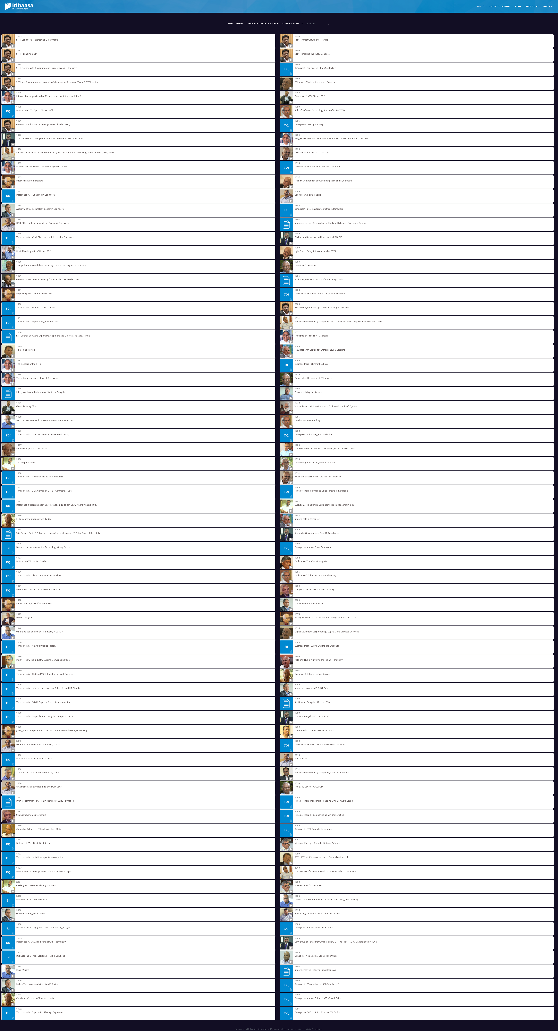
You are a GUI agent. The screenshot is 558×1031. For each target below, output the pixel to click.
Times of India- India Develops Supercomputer (39, 857)
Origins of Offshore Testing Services (313, 673)
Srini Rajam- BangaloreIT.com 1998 (312, 702)
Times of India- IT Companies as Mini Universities (319, 814)
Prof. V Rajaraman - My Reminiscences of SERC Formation (45, 800)
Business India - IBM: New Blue (31, 899)
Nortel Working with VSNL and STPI (34, 251)
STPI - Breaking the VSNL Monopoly (312, 53)
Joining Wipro (22, 969)
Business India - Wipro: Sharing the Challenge (317, 645)
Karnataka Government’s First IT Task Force (317, 532)
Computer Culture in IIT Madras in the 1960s (38, 828)
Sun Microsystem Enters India (31, 814)
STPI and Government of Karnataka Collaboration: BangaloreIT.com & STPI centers (57, 81)
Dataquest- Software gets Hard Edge (313, 434)
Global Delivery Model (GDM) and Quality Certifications (322, 772)
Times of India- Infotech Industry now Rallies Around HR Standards (49, 688)
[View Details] (8, 41)
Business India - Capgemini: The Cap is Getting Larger (43, 927)
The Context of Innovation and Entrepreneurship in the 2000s (325, 871)
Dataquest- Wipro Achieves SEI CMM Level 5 (317, 983)
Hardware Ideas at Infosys (308, 420)
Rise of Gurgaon (24, 617)
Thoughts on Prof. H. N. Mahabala (311, 335)
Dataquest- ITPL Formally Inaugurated (314, 828)
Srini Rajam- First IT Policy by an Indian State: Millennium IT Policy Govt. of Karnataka (58, 532)
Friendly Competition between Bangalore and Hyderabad (323, 180)
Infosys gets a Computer (307, 518)
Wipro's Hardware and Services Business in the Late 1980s (46, 420)
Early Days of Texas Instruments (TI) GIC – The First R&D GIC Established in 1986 (336, 941)
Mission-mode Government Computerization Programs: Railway (326, 899)
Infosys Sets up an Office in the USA (34, 603)
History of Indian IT (499, 6)
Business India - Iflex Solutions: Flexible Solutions (40, 955)
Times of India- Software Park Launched (36, 307)
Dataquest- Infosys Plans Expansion (313, 547)
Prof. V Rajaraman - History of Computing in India (319, 279)
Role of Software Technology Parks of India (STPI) (320, 110)
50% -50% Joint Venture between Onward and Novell (321, 857)
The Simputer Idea (25, 462)
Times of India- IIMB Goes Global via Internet (317, 166)
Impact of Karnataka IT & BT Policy (312, 688)
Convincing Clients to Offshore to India (35, 998)
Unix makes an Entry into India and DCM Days (39, 786)
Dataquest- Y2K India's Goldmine (32, 561)
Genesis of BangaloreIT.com (30, 913)
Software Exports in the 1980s (31, 448)
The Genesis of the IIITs (28, 363)
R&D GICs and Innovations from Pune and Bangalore (42, 222)
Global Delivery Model (27, 406)
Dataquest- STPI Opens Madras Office (35, 110)
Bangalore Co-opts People (308, 194)
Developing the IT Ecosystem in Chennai (315, 462)
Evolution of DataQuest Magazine (311, 561)
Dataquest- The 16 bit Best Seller (33, 843)
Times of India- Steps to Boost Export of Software (320, 293)
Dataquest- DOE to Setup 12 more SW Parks (317, 1012)
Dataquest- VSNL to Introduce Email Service (38, 589)
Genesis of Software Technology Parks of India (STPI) (43, 124)
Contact (547, 6)
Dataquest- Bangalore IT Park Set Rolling (315, 67)
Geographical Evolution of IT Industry (313, 377)
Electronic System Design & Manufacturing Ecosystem (322, 307)
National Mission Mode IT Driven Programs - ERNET (42, 166)
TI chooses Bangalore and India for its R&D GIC (318, 237)
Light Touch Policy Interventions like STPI (315, 251)
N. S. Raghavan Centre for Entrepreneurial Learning (320, 349)
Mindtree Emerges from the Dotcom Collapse (317, 843)
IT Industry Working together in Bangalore (316, 81)
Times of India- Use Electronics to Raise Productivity (42, 434)
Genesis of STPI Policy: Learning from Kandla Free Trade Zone (47, 279)
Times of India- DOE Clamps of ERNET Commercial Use (44, 490)
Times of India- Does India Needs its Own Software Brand (324, 800)
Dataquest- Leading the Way (309, 124)
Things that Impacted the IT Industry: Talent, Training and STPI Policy (51, 265)
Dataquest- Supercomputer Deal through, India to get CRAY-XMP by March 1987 (56, 504)
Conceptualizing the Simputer (309, 392)
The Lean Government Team (309, 603)
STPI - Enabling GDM (26, 53)
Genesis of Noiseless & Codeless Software (316, 955)
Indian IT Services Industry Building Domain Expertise (43, 659)
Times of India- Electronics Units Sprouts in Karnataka (321, 490)
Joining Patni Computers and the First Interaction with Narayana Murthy (51, 730)
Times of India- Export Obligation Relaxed (37, 321)
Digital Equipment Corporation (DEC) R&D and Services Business (327, 631)
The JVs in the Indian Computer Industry (314, 589)
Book (518, 6)
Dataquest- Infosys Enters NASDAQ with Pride (318, 998)
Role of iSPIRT (302, 758)
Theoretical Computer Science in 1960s (314, 730)
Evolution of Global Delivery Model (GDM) (315, 575)
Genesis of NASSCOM (305, 265)
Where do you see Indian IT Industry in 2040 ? (39, 631)
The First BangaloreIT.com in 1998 (312, 716)
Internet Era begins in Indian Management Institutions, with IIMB (48, 96)
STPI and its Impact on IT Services (312, 152)
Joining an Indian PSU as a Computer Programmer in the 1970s (326, 617)
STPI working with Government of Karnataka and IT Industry (46, 67)
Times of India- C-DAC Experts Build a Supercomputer (43, 702)
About (480, 6)
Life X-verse (532, 6)
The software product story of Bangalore (37, 377)
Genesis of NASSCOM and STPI (310, 96)
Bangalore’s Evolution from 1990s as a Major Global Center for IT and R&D (332, 138)
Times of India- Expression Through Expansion (39, 1012)
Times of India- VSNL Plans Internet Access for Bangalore (45, 237)
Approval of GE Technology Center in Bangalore (40, 208)
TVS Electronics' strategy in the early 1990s (38, 772)
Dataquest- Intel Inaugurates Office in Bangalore (319, 208)
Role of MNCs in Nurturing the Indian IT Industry (319, 659)
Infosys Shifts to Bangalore (29, 180)
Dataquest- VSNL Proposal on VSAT (34, 758)
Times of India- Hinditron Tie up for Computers (39, 476)
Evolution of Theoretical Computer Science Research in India (324, 504)
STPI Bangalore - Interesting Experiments (37, 39)
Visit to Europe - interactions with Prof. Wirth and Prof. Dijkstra (326, 406)
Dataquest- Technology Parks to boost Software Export (44, 871)
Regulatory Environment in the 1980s (35, 293)
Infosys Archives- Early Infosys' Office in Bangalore (41, 392)
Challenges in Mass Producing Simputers (36, 885)
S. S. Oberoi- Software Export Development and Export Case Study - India (53, 335)
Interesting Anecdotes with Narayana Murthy (317, 913)
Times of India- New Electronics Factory (36, 645)
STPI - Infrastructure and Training (311, 39)
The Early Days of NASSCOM (309, 786)
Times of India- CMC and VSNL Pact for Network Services (44, 673)
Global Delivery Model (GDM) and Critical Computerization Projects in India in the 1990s (338, 321)
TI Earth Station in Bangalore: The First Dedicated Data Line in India (49, 138)
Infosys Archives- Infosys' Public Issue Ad (315, 969)
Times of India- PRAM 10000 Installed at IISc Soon (320, 744)
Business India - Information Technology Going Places (43, 547)
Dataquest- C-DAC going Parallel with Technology (41, 941)
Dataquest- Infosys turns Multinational (314, 927)
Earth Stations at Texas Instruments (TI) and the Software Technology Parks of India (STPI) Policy (65, 152)
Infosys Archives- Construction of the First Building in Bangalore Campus (330, 222)
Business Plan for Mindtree (308, 885)
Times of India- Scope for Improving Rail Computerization (45, 716)
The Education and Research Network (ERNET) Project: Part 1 (326, 448)
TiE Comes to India (25, 349)
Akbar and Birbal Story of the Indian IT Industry (318, 476)
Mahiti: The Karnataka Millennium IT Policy (37, 983)
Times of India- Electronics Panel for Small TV (38, 575)
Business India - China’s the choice (312, 363)
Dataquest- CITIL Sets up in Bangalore (35, 194)
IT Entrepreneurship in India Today (33, 518)
